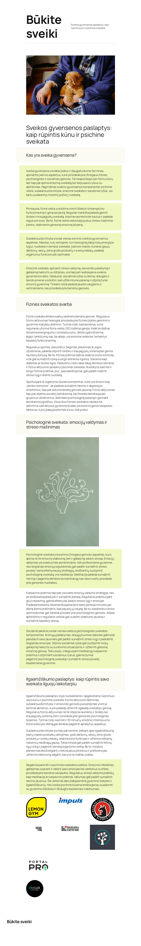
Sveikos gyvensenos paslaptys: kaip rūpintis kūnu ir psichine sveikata (90, 26)
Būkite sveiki (44, 26)
